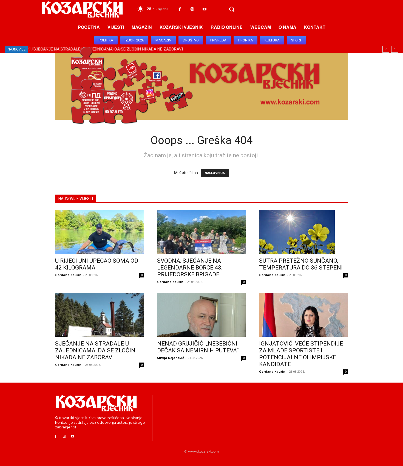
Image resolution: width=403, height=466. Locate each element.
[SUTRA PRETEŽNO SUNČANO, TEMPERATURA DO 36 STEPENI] (303, 232)
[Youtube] (204, 9)
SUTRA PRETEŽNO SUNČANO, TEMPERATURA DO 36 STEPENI (301, 264)
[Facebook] (180, 9)
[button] (231, 9)
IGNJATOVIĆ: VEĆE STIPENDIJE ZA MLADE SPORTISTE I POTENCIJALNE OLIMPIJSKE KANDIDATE (301, 353)
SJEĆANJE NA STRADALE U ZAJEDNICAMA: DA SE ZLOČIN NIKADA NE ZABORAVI (95, 350)
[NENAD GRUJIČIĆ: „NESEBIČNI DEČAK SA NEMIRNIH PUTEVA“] (201, 315)
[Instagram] (192, 9)
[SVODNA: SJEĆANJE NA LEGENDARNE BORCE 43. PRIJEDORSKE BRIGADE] (201, 232)
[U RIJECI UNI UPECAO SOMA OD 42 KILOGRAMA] (99, 232)
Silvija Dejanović (170, 358)
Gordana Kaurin (68, 275)
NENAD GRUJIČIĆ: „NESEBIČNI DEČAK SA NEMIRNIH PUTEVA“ (198, 347)
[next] (394, 49)
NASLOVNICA (215, 173)
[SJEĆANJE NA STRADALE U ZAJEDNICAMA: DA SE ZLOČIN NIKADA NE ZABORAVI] (99, 315)
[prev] (385, 49)
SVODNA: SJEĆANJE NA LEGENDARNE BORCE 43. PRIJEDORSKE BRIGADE (190, 267)
